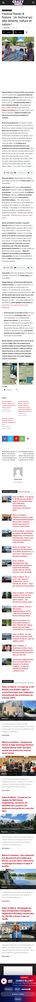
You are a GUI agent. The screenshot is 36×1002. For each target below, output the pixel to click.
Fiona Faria (7, 27)
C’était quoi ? (8, 989)
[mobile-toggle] (3, 2)
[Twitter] (10, 439)
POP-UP (17, 989)
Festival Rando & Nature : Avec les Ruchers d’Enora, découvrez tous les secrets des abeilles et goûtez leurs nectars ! (26, 456)
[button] (33, 2)
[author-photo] (18, 476)
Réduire (18, 999)
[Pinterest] (16, 439)
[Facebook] (5, 439)
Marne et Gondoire (6, 10)
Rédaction (4, 774)
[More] (27, 32)
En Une (9, 7)
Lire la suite (5, 735)
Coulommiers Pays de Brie (5, 581)
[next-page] (6, 675)
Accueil (4, 7)
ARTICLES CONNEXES (9, 491)
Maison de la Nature (9, 110)
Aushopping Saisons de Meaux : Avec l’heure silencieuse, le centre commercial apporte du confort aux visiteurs (9, 456)
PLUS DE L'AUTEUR (24, 491)
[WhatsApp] (22, 439)
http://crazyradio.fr (18, 482)
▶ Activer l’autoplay (18, 994)
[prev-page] (3, 675)
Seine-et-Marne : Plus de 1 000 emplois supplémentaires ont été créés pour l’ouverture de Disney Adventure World (22, 611)
